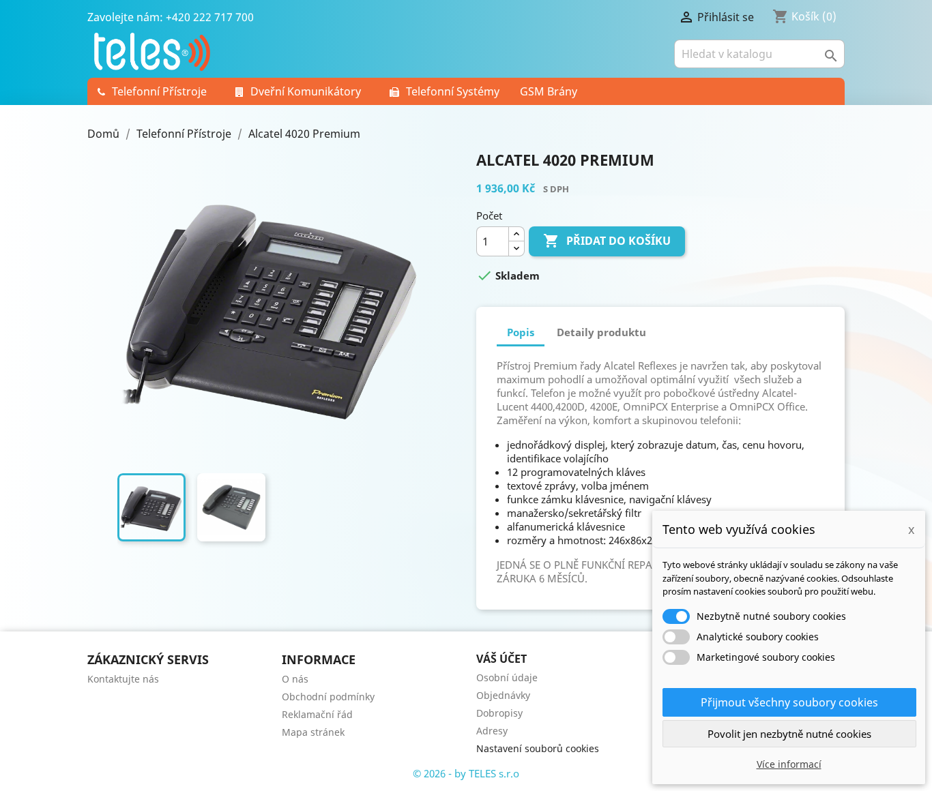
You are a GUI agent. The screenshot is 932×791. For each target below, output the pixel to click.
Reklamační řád (317, 714)
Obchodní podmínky (328, 696)
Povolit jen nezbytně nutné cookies (789, 734)
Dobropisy (499, 712)
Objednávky (503, 695)
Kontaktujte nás (123, 678)
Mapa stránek (313, 732)
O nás (295, 678)
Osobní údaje (507, 677)
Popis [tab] (520, 332)
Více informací (789, 764)
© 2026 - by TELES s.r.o (466, 773)
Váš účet (501, 658)
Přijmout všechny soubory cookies (789, 702)
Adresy (492, 730)
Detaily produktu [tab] (601, 332)
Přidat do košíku (607, 241)
